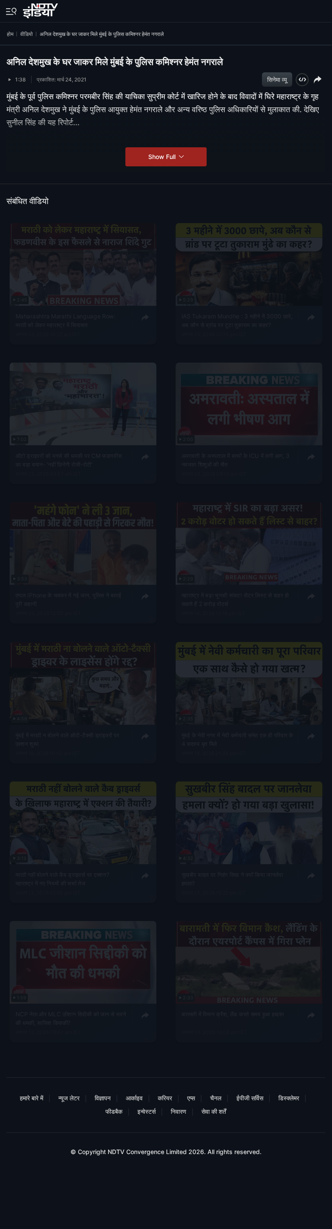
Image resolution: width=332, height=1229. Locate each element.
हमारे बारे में (31, 1098)
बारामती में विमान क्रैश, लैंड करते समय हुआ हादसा (232, 1013)
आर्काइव (134, 1098)
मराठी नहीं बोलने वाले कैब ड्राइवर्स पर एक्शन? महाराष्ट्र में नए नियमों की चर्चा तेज (62, 878)
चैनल (215, 1098)
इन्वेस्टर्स (146, 1111)
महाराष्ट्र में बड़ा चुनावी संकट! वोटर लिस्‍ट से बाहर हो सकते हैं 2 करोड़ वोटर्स (235, 599)
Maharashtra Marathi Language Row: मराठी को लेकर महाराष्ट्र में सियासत (65, 320)
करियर (165, 1098)
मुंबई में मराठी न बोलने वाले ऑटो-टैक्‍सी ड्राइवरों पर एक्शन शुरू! (67, 739)
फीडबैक (113, 1111)
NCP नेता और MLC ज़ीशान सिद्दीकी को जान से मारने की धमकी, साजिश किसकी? (71, 1018)
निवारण (178, 1111)
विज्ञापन (103, 1098)
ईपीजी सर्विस (249, 1098)
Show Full (162, 156)
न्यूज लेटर (69, 1098)
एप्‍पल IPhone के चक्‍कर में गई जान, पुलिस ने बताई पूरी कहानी (68, 599)
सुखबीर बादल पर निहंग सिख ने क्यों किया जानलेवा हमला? (232, 878)
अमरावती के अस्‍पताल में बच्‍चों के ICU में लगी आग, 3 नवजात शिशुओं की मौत (235, 459)
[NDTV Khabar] (41, 9)
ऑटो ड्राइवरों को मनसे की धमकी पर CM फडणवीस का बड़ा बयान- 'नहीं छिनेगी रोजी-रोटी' (69, 459)
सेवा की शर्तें (213, 1111)
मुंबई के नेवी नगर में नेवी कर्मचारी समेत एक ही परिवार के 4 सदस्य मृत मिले (237, 739)
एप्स (191, 1098)
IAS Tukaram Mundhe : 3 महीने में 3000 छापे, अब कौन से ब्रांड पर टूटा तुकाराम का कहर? (236, 320)
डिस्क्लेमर (288, 1098)
